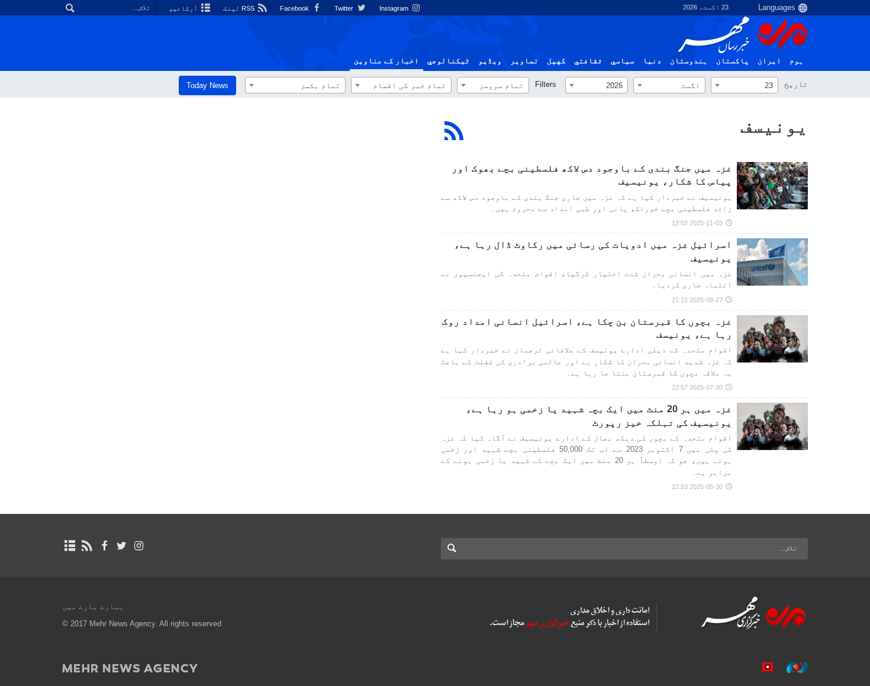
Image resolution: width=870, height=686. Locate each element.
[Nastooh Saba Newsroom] (791, 667)
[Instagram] (138, 546)
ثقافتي (588, 61)
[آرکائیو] (69, 546)
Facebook (295, 8)
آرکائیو (184, 8)
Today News (207, 85)
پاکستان (732, 61)
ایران (769, 61)
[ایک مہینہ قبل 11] (772, 262)
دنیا (652, 61)
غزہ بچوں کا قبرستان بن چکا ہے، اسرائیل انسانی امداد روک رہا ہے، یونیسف (587, 327)
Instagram (394, 8)
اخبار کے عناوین (386, 61)
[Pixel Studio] (761, 667)
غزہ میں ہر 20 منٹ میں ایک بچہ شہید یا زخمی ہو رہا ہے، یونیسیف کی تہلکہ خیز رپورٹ (599, 415)
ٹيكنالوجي (448, 61)
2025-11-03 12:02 (697, 222)
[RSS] (454, 130)
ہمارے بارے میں (93, 606)
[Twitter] (121, 546)
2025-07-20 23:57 (697, 387)
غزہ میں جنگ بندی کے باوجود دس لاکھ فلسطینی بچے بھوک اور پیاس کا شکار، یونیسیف (592, 174)
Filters (545, 84)
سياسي (622, 61)
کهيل (556, 61)
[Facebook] (103, 546)
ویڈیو (490, 61)
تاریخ (796, 84)
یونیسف (774, 126)
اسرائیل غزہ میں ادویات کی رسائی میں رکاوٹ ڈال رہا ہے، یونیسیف (593, 251)
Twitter (344, 8)
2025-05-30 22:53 (697, 486)
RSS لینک (239, 8)
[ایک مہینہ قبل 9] (772, 185)
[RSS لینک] (86, 546)
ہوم (797, 61)
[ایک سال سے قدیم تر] (772, 339)
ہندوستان (689, 61)
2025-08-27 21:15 (697, 299)
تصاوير (524, 61)
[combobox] (744, 85)
